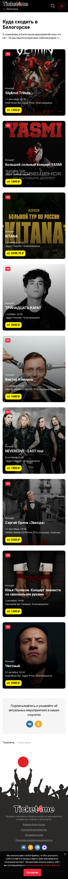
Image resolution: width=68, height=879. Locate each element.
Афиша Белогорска (34, 824)
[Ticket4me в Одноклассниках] (38, 724)
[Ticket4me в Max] (44, 847)
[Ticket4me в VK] (29, 724)
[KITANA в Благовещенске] (34, 225)
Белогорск (12, 9)
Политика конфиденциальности (34, 840)
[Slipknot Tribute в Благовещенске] (34, 82)
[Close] (65, 854)
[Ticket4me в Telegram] (37, 847)
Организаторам (34, 835)
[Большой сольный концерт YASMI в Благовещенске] (34, 154)
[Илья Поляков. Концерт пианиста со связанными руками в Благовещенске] (34, 584)
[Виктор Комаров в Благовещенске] (34, 369)
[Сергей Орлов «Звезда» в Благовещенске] (34, 512)
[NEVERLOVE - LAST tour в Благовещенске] (34, 440)
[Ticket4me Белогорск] (15, 3)
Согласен (32, 872)
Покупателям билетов (34, 829)
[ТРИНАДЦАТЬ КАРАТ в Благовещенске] (34, 297)
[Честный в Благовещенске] (34, 655)
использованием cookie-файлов (42, 865)
